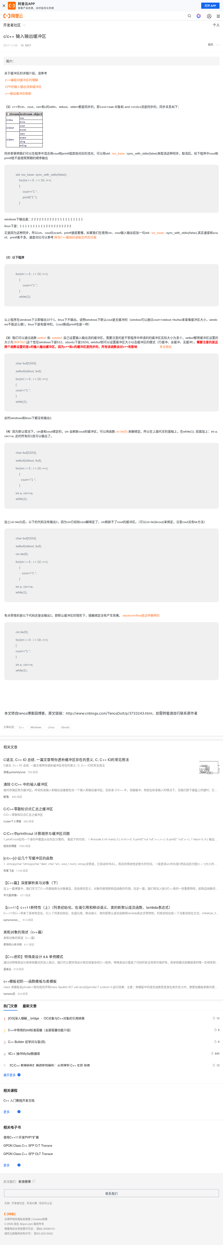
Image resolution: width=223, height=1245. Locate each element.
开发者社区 (18, 1203)
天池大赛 (32, 1203)
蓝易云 (7, 969)
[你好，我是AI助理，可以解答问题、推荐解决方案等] (198, 15)
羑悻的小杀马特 (12, 944)
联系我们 (111, 1193)
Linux (51, 727)
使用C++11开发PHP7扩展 (21, 1137)
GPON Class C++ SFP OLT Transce (28, 1154)
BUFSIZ (19, 342)
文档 (7, 1203)
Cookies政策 (39, 1219)
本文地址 (166, 346)
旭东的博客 (10, 846)
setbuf (41, 338)
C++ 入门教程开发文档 (18, 1100)
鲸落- (6, 796)
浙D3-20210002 (43, 1233)
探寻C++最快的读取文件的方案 (75, 237)
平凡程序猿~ (10, 895)
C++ (21, 727)
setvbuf (57, 338)
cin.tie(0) (122, 431)
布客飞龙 (8, 870)
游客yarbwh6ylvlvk (14, 772)
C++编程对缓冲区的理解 (21, 80)
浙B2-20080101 (45, 1228)
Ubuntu (65, 727)
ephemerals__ (12, 920)
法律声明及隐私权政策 (17, 1219)
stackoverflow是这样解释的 (141, 615)
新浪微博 (25, 1181)
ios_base (118, 153)
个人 (216, 24)
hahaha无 (9, 993)
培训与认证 (45, 1203)
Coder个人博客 (12, 821)
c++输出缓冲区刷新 (18, 93)
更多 (6, 1111)
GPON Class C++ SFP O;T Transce (27, 1145)
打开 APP (210, 6)
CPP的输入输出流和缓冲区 (23, 86)
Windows (35, 727)
